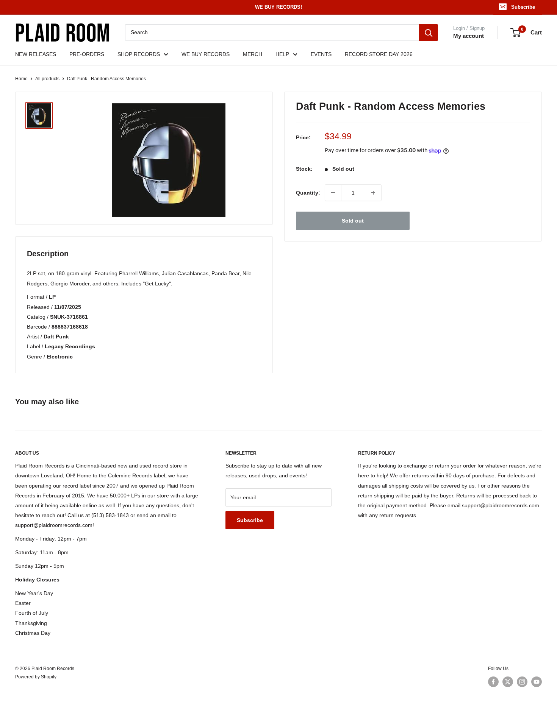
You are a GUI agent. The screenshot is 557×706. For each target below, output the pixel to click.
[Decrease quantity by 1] (333, 193)
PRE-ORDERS (86, 54)
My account (468, 36)
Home (21, 78)
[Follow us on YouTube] (536, 681)
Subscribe (523, 7)
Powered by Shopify (35, 677)
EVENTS (321, 54)
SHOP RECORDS (138, 54)
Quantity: (308, 193)
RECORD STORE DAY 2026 (379, 54)
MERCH (252, 54)
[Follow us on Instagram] (522, 681)
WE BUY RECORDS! (278, 7)
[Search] (428, 32)
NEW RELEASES (35, 54)
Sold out (353, 221)
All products (47, 78)
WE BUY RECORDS (205, 54)
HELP (282, 54)
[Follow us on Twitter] (507, 681)
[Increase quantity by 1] (373, 193)
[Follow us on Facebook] (493, 681)
